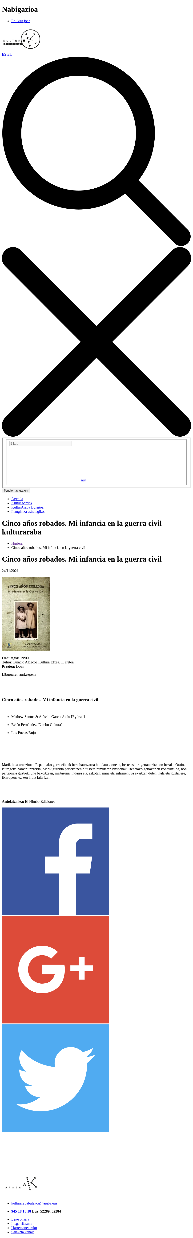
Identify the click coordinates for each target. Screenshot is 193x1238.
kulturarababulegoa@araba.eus (34, 1203)
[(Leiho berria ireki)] (55, 914)
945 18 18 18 (21, 1211)
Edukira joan (20, 21)
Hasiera (17, 543)
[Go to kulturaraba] (22, 50)
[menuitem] (17, 499)
